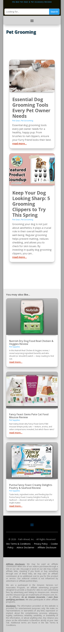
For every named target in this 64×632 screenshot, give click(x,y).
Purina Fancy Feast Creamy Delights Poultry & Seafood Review (30, 486)
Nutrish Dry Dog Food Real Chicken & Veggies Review (31, 342)
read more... (19, 143)
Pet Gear (16, 120)
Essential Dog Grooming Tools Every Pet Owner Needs (31, 107)
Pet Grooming (27, 120)
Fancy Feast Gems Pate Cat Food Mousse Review (28, 416)
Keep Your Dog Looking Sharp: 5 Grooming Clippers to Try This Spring (31, 204)
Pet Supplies (14, 346)
